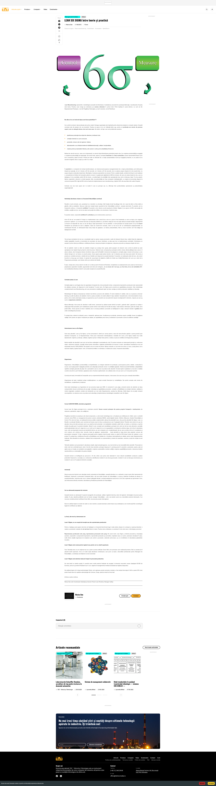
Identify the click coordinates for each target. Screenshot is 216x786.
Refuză (202, 783)
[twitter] (59, 28)
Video (137, 758)
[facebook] (59, 21)
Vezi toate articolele (151, 647)
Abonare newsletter (95, 744)
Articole (115, 758)
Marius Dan (79, 594)
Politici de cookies (140, 760)
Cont (158, 758)
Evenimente (144, 758)
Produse (123, 758)
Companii (130, 758)
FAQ (148, 760)
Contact (135, 596)
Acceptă (211, 783)
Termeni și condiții (128, 760)
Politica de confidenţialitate (112, 760)
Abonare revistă (155, 760)
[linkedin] (59, 24)
